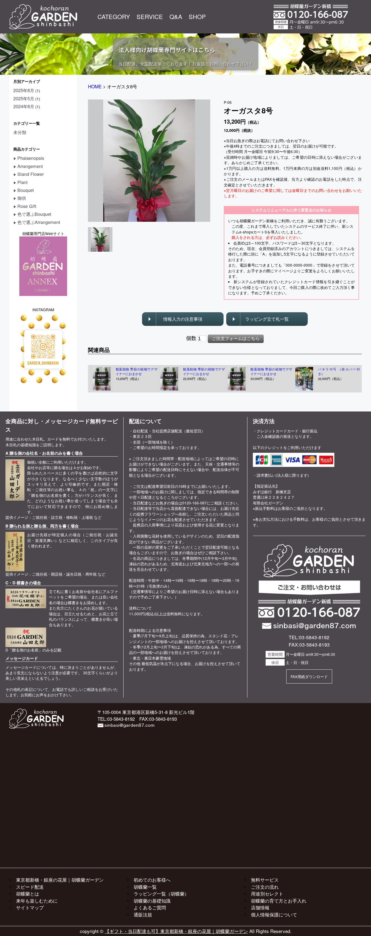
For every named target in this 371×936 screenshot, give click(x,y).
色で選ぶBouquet (34, 214)
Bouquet (25, 190)
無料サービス (265, 879)
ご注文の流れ (265, 886)
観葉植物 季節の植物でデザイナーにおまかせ (137, 371)
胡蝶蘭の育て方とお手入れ (278, 900)
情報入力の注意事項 (182, 319)
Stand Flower (30, 174)
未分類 (19, 132)
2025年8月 (23, 90)
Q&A (175, 16)
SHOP (197, 16)
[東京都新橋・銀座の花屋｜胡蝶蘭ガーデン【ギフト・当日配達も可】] (43, 7)
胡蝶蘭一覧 (145, 886)
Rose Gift (26, 206)
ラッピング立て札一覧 (267, 319)
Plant (22, 182)
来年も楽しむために (37, 900)
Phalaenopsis (30, 158)
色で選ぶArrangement (38, 222)
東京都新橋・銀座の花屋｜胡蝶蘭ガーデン (60, 879)
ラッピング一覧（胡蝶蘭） (161, 893)
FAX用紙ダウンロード (309, 676)
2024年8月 (23, 106)
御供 (21, 198)
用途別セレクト (267, 893)
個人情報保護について (274, 914)
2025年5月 (23, 98)
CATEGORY (114, 16)
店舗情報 (260, 907)
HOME (95, 86)
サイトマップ (30, 907)
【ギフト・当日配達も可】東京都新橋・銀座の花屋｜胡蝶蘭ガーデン (176, 931)
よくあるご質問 (150, 907)
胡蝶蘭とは (27, 893)
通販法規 (143, 914)
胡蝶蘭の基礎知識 (152, 900)
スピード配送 (30, 886)
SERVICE (150, 16)
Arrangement (30, 166)
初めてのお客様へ (152, 879)
